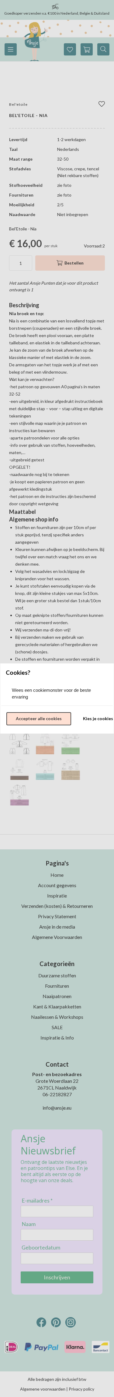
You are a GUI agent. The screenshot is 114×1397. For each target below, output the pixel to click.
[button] (38, 719)
